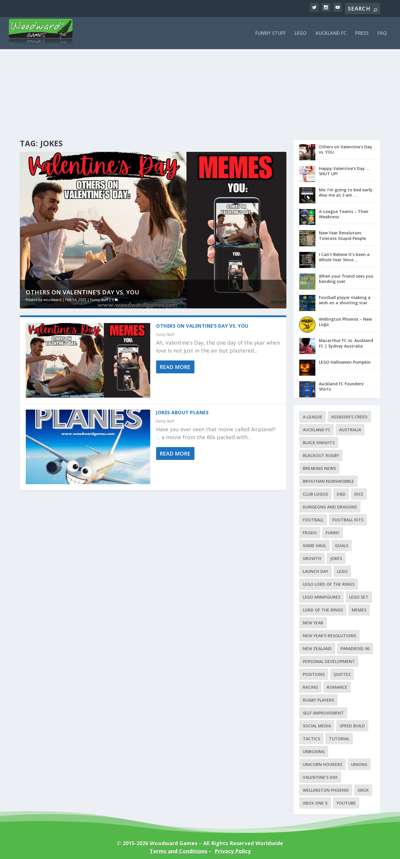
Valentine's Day (320, 777)
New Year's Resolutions (329, 635)
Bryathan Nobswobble (328, 481)
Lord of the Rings (323, 610)
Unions (359, 764)
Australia (350, 429)
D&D (341, 494)
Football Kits (347, 520)
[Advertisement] (200, 84)
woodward (52, 299)
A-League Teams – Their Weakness (344, 214)
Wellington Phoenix (326, 790)
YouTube (346, 803)
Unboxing (314, 751)
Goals (341, 545)
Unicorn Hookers (322, 764)
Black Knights (319, 442)
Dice (358, 494)
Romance (337, 687)
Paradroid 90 (355, 648)
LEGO (342, 571)
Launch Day (315, 571)
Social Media (317, 726)
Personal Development (329, 661)
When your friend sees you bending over (346, 278)
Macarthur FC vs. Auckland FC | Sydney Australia (346, 343)
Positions (314, 674)
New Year (313, 623)
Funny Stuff (270, 33)
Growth (312, 558)
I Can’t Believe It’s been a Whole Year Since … (344, 257)
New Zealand (317, 648)
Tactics (311, 738)
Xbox (363, 790)
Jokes (336, 558)
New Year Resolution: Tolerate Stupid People (342, 235)
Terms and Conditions (178, 851)
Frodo (310, 532)
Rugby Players (318, 700)
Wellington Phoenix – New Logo (345, 321)
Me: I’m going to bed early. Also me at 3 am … (346, 192)
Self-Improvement (323, 713)
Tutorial (339, 738)
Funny (332, 532)
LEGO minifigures (321, 597)
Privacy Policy (233, 851)
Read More (175, 366)
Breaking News (319, 468)
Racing (310, 687)
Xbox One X (315, 803)
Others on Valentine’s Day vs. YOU (82, 292)
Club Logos (315, 494)
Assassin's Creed (349, 417)
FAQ (382, 33)
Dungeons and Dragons (330, 507)
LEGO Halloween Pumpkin (345, 362)
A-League (312, 417)
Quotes (342, 674)
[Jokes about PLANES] (88, 447)
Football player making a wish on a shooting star (344, 300)
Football (313, 520)
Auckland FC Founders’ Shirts (341, 386)
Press (362, 33)
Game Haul (314, 545)
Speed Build (352, 726)
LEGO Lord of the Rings (329, 584)
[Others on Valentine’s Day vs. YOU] (88, 360)
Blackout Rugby (321, 455)
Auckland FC (330, 33)
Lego (301, 33)
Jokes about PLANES (182, 412)
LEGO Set (358, 597)
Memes (359, 610)
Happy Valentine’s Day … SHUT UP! (344, 171)
